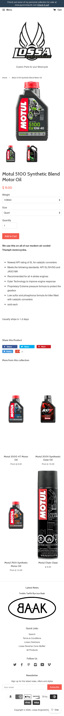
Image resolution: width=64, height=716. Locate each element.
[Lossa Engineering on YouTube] (42, 665)
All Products (32, 649)
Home (4, 77)
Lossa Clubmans (32, 641)
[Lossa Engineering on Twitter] (15, 665)
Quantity (6, 220)
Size (4, 207)
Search (32, 634)
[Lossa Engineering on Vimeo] (49, 665)
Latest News (32, 587)
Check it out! (43, 5)
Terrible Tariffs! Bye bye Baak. (32, 593)
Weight (6, 194)
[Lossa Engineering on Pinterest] (28, 665)
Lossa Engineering (40, 709)
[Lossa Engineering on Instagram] (35, 665)
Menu (9, 9)
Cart (59, 9)
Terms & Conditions (32, 638)
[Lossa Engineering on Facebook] (21, 665)
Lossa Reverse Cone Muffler (32, 646)
